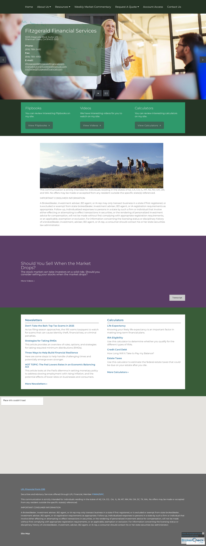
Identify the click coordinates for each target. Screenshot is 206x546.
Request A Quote (126, 6)
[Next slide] (203, 59)
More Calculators (118, 372)
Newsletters (33, 320)
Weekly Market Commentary (92, 6)
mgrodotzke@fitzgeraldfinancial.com (46, 66)
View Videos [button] (90, 125)
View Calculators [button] (148, 125)
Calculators (115, 320)
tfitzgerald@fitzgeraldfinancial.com (44, 64)
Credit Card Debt (117, 349)
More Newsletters (36, 383)
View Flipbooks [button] (37, 125)
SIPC (101, 494)
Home (29, 6)
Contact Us (174, 6)
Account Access (153, 6)
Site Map (25, 533)
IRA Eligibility (115, 337)
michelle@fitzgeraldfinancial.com (44, 69)
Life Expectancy (116, 325)
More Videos (28, 281)
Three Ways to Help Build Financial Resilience (51, 352)
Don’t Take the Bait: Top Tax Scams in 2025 (49, 325)
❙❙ (106, 93)
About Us (43, 6)
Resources (61, 6)
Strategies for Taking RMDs (40, 340)
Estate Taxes (114, 358)
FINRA (95, 494)
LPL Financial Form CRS (33, 489)
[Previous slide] (3, 59)
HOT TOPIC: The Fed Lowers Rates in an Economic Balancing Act (60, 365)
